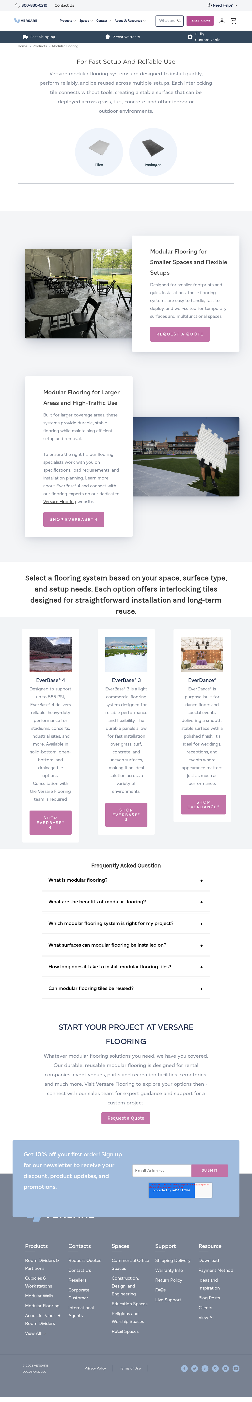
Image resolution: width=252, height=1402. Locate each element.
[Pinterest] (205, 1368)
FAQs (160, 1289)
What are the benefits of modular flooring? (97, 902)
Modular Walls (39, 1295)
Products (66, 20)
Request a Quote (200, 20)
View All (33, 1333)
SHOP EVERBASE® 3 (126, 815)
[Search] (179, 20)
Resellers (77, 1280)
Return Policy (168, 1280)
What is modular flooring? (78, 880)
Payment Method (216, 1270)
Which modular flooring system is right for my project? (110, 923)
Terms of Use (130, 1368)
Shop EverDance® (204, 804)
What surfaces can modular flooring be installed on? (107, 945)
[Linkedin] (236, 1368)
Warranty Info (169, 1270)
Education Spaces (129, 1303)
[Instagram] (215, 1368)
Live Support (168, 1299)
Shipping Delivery (172, 1260)
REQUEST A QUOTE (180, 334)
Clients (205, 1307)
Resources (135, 20)
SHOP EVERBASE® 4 (74, 519)
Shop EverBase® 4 (50, 823)
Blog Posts (209, 1297)
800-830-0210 (34, 5)
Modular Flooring (42, 1305)
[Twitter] (194, 1368)
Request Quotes (84, 1260)
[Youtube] (225, 1368)
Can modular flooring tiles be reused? (91, 988)
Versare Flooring (59, 501)
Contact (101, 20)
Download (209, 1260)
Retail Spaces (125, 1331)
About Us (121, 20)
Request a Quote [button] (126, 1118)
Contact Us (64, 5)
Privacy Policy (95, 1368)
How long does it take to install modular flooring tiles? (109, 967)
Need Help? (223, 5)
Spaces (84, 20)
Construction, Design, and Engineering (125, 1285)
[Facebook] (184, 1368)
